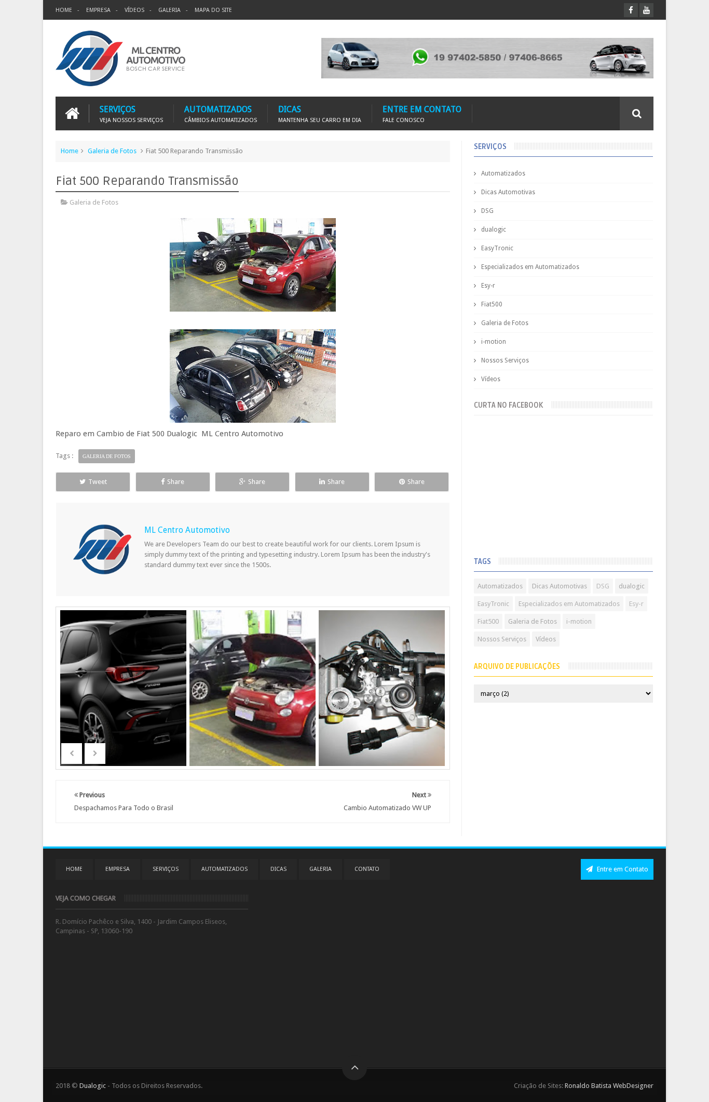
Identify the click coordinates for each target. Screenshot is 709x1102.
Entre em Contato (621, 869)
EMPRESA (98, 10)
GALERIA (169, 10)
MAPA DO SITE (213, 10)
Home (69, 151)
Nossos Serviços (505, 360)
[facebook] (631, 10)
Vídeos (490, 379)
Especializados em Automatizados (530, 267)
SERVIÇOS (131, 113)
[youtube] (646, 10)
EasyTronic (497, 248)
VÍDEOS (134, 10)
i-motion (493, 341)
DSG (487, 210)
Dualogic (92, 1086)
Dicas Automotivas (508, 192)
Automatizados (503, 173)
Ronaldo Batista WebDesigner (609, 1086)
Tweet (97, 482)
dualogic (493, 229)
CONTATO (366, 869)
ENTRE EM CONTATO (422, 113)
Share (175, 482)
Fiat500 (491, 304)
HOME (64, 10)
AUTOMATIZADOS (220, 113)
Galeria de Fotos (112, 151)
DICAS (319, 113)
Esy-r (488, 285)
